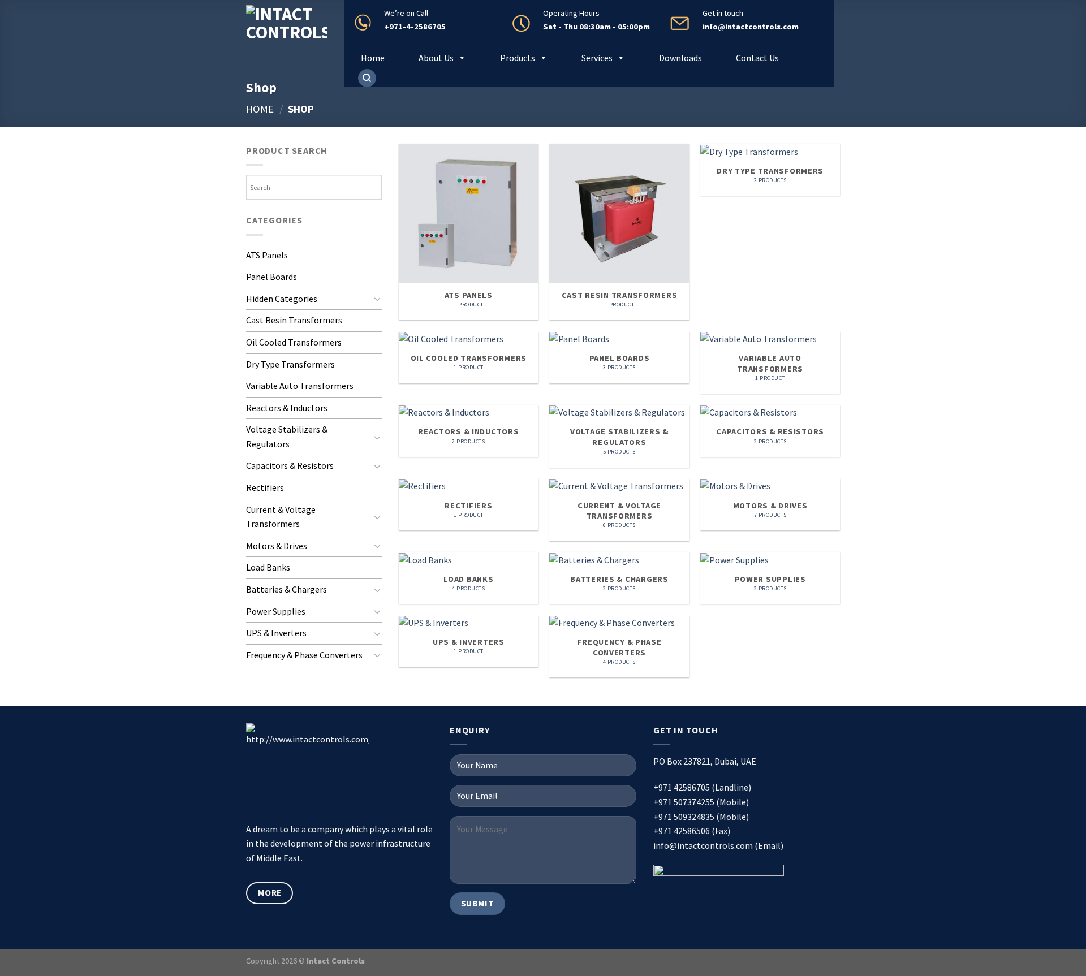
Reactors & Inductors (286, 407)
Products (517, 57)
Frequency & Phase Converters (304, 654)
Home (373, 57)
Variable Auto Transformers (300, 385)
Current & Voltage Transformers (281, 517)
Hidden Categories (281, 298)
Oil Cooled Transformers (294, 342)
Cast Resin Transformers (294, 320)
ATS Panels (267, 255)
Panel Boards (271, 276)
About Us (436, 57)
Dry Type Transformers (290, 364)
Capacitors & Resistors (290, 465)
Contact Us (757, 57)
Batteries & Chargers (286, 589)
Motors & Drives (276, 545)
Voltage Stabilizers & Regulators (286, 437)
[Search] (367, 78)
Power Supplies (275, 611)
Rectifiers (265, 487)
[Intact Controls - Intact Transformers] (286, 34)
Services (597, 57)
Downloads (680, 57)
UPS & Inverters (276, 632)
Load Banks (268, 567)
